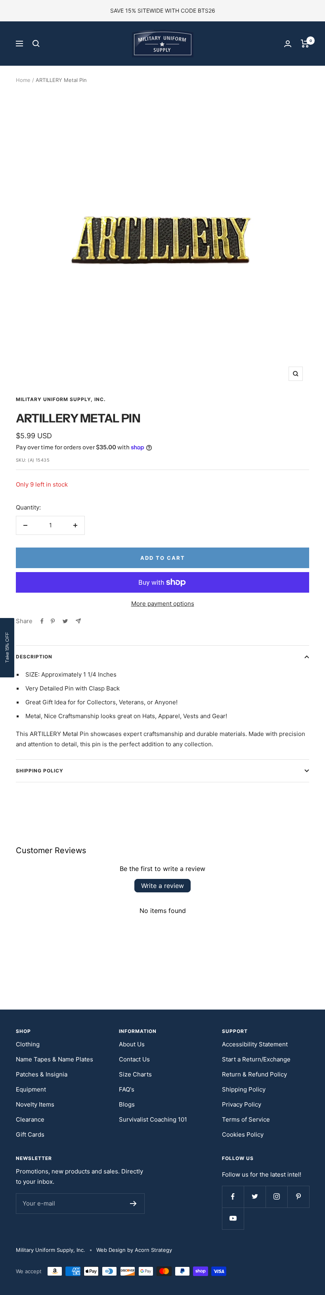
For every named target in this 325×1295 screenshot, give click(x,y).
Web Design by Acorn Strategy (134, 1250)
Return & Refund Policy (254, 1074)
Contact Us (134, 1059)
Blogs (127, 1104)
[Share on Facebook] (42, 621)
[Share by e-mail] (78, 621)
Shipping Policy (39, 771)
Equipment (31, 1089)
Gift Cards (30, 1134)
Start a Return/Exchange (256, 1059)
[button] (7, 647)
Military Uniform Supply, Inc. (61, 399)
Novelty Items (35, 1104)
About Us (132, 1044)
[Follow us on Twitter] (255, 1197)
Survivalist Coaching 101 (153, 1119)
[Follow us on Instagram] (276, 1197)
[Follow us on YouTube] (233, 1218)
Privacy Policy (241, 1104)
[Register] (133, 1203)
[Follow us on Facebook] (233, 1197)
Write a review (162, 886)
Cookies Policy (243, 1134)
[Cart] (305, 44)
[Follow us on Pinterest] (298, 1197)
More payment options (162, 603)
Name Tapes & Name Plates (54, 1059)
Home (23, 80)
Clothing (28, 1044)
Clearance (30, 1119)
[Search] (36, 43)
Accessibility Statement (255, 1044)
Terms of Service (246, 1119)
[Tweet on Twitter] (65, 621)
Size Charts (135, 1074)
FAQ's (126, 1089)
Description (34, 657)
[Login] (287, 43)
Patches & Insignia (41, 1074)
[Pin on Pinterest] (53, 621)
